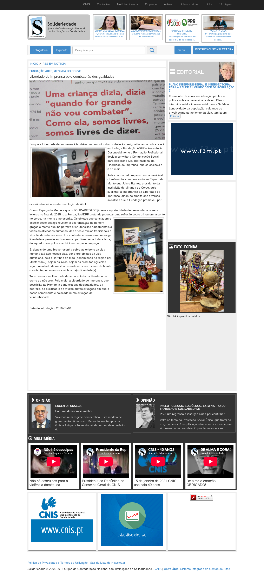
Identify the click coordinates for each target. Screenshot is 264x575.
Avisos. (168, 4)
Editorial (174, 116)
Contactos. (104, 4)
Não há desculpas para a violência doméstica (48, 483)
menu (182, 50)
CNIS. (87, 4)
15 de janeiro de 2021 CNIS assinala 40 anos (155, 483)
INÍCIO (33, 63)
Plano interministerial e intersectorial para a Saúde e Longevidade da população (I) (201, 87)
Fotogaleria (40, 50)
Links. (209, 4)
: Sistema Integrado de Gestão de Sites (197, 568)
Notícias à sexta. (128, 4)
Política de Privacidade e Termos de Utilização (57, 562)
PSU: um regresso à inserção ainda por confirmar (192, 414)
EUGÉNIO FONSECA (68, 405)
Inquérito (61, 50)
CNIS (158, 568)
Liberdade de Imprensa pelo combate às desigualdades (71, 76)
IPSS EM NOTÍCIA (54, 63)
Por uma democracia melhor (73, 411)
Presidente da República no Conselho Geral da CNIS (103, 483)
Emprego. (151, 4)
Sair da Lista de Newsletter (107, 562)
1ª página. (225, 4)
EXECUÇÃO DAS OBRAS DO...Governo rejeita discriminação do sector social (146, 34)
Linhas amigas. (189, 4)
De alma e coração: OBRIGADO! (201, 483)
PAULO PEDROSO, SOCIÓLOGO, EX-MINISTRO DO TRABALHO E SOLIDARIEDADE (192, 407)
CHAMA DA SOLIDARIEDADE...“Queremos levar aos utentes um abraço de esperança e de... (110, 34)
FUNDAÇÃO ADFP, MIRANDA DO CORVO (55, 71)
